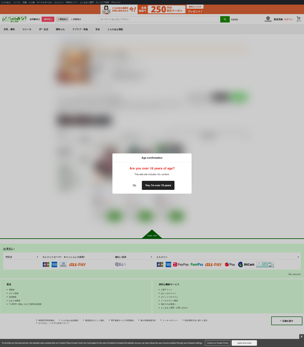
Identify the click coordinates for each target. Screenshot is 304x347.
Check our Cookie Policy (217, 342)
